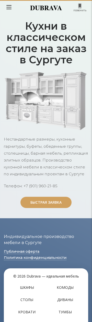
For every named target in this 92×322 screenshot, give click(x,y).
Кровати (27, 311)
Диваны (65, 299)
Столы (26, 299)
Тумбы (65, 311)
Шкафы (27, 287)
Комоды (65, 287)
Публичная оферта (21, 251)
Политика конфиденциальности (35, 257)
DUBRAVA (46, 8)
